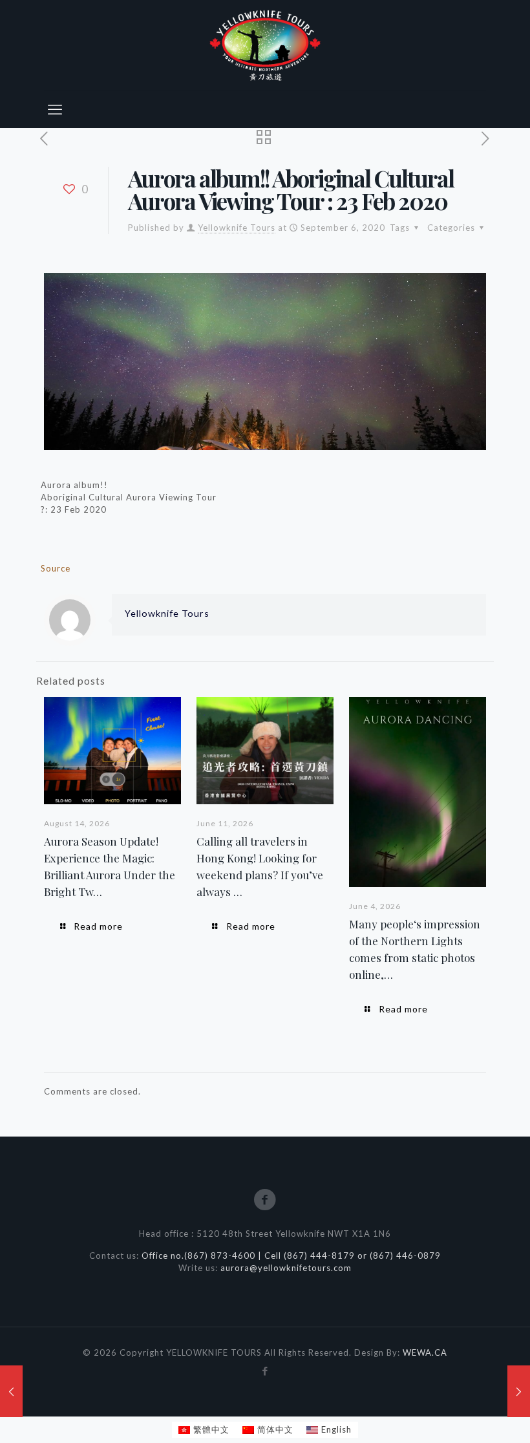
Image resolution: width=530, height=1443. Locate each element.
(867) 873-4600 (221, 1255)
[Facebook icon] (265, 1370)
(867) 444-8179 (319, 1255)
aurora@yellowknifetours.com (286, 1268)
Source (55, 568)
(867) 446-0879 (405, 1255)
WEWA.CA (425, 1352)
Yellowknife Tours (236, 227)
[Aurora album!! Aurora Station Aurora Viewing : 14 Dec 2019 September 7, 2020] (518, 1391)
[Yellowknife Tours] (265, 45)
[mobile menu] (55, 109)
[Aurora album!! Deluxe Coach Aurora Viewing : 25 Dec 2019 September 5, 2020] (11, 1391)
